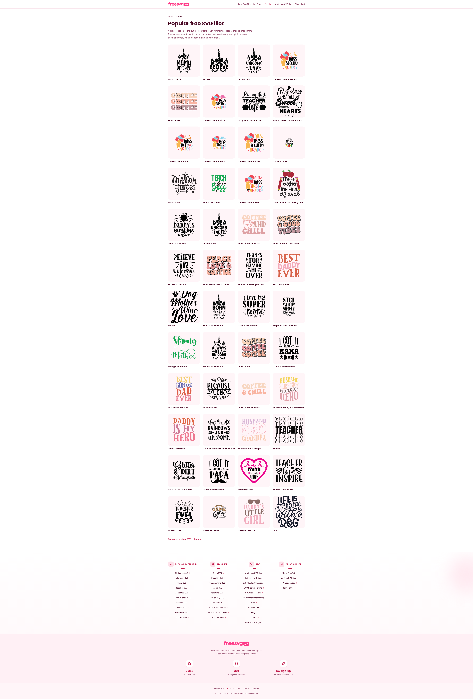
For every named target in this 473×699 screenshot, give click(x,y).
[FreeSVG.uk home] (202, 4)
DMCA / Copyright (251, 688)
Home (170, 16)
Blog (297, 4)
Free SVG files (244, 4)
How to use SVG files (283, 4)
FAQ (303, 4)
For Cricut (257, 4)
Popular (268, 4)
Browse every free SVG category (184, 539)
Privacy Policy (220, 688)
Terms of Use (234, 688)
